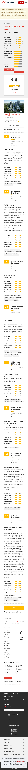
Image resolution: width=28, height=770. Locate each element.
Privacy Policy (20, 761)
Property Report (14, 730)
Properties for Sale (8, 745)
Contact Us (6, 699)
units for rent (19, 72)
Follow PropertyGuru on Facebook (9, 694)
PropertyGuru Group (8, 696)
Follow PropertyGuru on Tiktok (18, 693)
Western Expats (19, 670)
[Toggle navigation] (26, 2)
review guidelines (20, 684)
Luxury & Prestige (19, 666)
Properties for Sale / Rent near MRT (12, 754)
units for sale (9, 69)
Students (20, 668)
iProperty (14, 734)
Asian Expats (21, 674)
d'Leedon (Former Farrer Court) (13, 114)
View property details (14, 125)
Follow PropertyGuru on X (17, 693)
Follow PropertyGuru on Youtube (13, 694)
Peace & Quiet (10, 672)
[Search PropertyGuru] (23, 710)
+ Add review (14, 92)
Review (5, 621)
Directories (6, 742)
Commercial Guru (14, 715)
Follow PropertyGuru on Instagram (11, 694)
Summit (14, 725)
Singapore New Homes (9, 751)
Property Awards (14, 719)
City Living (9, 665)
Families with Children (8, 670)
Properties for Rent (8, 748)
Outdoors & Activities (8, 667)
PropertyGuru (7, 739)
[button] (23, 696)
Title (5, 616)
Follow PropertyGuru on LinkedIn (15, 694)
